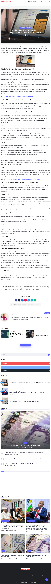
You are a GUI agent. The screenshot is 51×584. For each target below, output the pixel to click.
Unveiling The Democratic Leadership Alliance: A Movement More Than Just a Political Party (29, 383)
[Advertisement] (25, 483)
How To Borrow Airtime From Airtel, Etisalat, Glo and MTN (21, 463)
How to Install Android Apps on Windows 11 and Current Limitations (23, 179)
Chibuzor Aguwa (14, 37)
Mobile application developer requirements (11, 286)
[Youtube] (45, 2)
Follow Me (47, 313)
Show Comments (25, 345)
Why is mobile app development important (32, 289)
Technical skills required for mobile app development (35, 286)
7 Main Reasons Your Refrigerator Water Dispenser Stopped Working (24, 452)
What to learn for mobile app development (11, 289)
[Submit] (49, 355)
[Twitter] (48, 2)
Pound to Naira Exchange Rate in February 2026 (25, 445)
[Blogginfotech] (6, 1)
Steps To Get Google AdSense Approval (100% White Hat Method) (23, 458)
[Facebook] (40, 2)
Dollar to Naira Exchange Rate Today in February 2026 (24, 401)
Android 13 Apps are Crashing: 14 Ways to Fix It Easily (19, 96)
